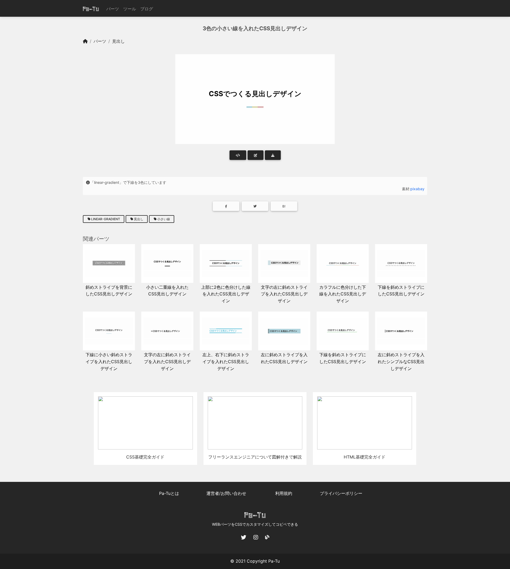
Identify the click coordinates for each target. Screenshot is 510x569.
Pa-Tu (274, 561)
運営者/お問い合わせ (226, 493)
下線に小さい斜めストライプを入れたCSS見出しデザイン (109, 361)
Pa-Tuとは (169, 493)
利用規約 (283, 493)
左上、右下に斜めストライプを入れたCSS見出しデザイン (225, 361)
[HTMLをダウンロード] (273, 155)
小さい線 (163, 219)
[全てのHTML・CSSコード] (238, 155)
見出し (138, 219)
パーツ (112, 8)
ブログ (146, 8)
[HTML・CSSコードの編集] (256, 155)
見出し (118, 41)
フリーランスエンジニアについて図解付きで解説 (255, 457)
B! (284, 206)
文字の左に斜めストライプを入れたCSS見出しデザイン (284, 293)
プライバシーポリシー (341, 493)
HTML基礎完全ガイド (364, 457)
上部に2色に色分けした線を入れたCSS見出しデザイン (225, 293)
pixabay (417, 188)
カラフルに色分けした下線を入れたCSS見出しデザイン (342, 293)
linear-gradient (105, 219)
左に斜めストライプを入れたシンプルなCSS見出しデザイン (401, 361)
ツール (129, 8)
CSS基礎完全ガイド (145, 457)
